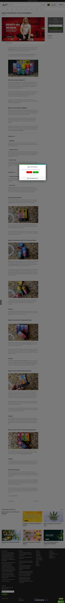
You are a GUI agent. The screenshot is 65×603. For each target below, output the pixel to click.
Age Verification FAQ (32, 174)
